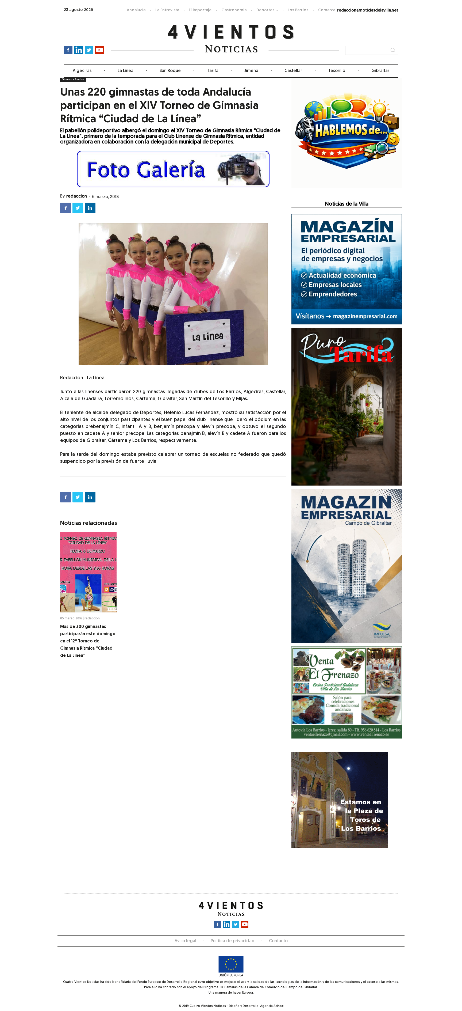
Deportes (265, 10)
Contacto (278, 941)
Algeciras (82, 71)
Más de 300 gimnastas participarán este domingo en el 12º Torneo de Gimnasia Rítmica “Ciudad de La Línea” (88, 641)
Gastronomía (234, 10)
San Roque (170, 71)
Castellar (293, 71)
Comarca (326, 10)
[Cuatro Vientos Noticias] (231, 39)
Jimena (251, 71)
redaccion (76, 196)
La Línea (125, 71)
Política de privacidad (233, 941)
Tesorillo (336, 71)
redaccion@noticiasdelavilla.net (367, 11)
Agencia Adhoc (271, 1006)
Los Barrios (298, 10)
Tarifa (212, 71)
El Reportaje (200, 10)
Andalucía (136, 10)
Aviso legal (185, 941)
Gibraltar (380, 71)
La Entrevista (167, 10)
